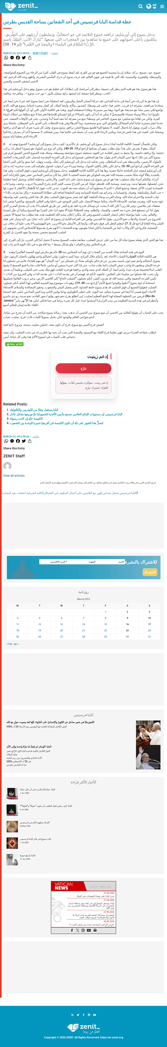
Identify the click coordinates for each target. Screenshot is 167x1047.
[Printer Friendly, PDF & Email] (14, 344)
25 (17, 636)
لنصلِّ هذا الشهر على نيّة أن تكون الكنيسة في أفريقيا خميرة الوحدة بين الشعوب (56, 423)
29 (105, 636)
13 (61, 624)
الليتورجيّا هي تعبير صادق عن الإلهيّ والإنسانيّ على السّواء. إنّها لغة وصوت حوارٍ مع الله (50, 722)
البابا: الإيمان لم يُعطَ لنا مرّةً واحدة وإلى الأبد (29, 746)
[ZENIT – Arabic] (47, 6)
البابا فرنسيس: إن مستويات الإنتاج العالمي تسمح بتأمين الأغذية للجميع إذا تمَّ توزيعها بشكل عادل (66, 414)
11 (17, 624)
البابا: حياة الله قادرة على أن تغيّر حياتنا (37, 789)
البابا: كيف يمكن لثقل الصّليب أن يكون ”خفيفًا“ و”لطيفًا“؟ (46, 806)
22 (105, 630)
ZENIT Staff (40, 53)
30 (127, 636)
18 (17, 630)
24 (149, 630)
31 (149, 636)
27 (61, 636)
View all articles (14, 475)
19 (39, 630)
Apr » (16, 644)
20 (61, 630)
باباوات (54, 53)
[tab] (67, 886)
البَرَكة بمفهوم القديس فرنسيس (35, 822)
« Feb (9, 644)
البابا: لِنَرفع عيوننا (27, 855)
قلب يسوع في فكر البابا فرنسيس (35, 839)
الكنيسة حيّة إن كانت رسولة (26, 418)
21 (83, 630)
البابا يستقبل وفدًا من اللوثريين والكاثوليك (34, 409)
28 (83, 636)
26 (39, 636)
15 (105, 624)
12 (39, 624)
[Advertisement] (83, 525)
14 (83, 624)
